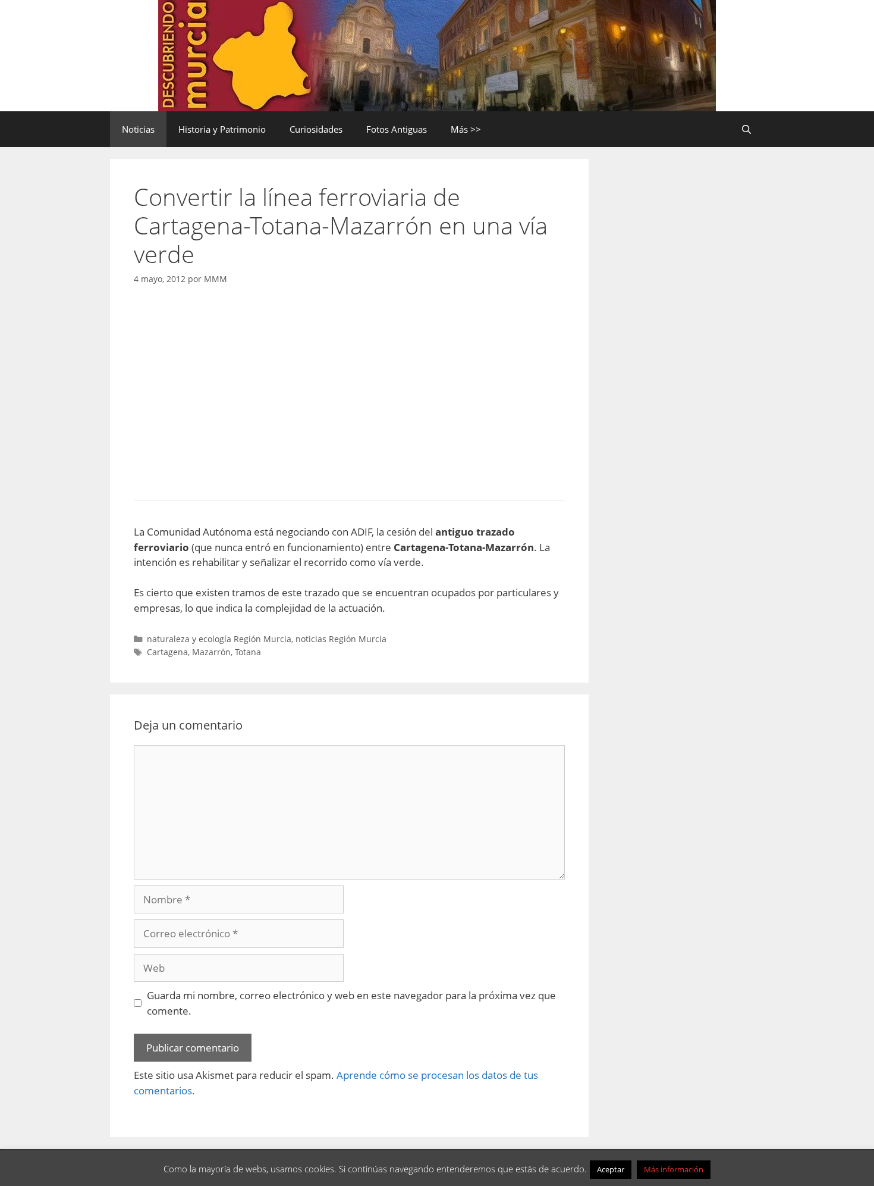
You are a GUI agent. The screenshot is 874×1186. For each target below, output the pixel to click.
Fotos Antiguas (396, 129)
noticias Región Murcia (340, 638)
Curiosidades (316, 129)
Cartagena (167, 652)
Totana (248, 652)
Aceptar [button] (610, 1169)
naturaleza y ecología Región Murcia (219, 638)
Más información (673, 1169)
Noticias (138, 129)
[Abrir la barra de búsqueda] (746, 129)
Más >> (466, 129)
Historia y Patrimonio (222, 129)
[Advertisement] (349, 389)
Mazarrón (211, 652)
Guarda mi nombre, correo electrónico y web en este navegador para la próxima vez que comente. (351, 1003)
